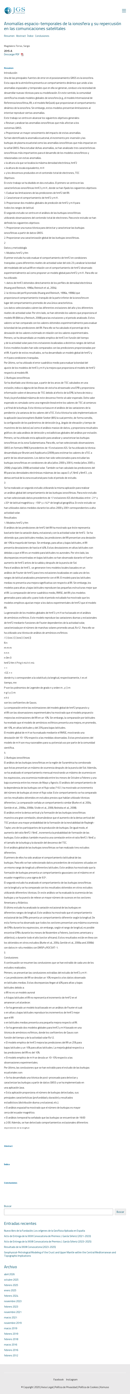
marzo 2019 (10, 1328)
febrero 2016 (11, 1350)
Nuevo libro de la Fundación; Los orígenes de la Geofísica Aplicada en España (44, 1230)
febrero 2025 (11, 1285)
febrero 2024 (11, 1296)
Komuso (104, 1387)
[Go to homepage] (14, 10)
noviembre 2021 (12, 1312)
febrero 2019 (11, 1334)
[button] (124, 10)
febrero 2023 (11, 1306)
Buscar (8, 1206)
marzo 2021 (10, 1317)
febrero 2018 (11, 1339)
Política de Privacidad (66, 1387)
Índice (30, 36)
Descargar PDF (12, 54)
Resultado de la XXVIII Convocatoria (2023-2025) (30, 1247)
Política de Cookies (89, 1387)
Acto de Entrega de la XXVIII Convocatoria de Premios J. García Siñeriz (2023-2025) (47, 1241)
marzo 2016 (10, 1344)
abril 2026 (9, 1274)
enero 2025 (10, 1290)
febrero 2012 (11, 1355)
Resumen (9, 36)
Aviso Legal (47, 1387)
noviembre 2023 (12, 1301)
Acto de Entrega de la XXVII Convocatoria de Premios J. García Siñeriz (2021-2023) (47, 1236)
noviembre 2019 (12, 1323)
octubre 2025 (11, 1279)
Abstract (21, 36)
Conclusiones (42, 36)
